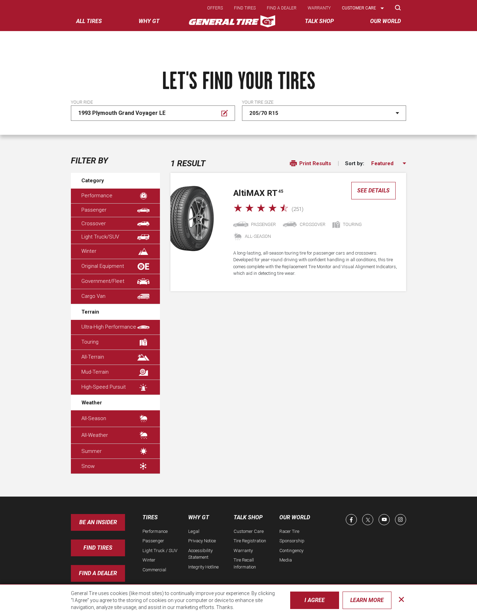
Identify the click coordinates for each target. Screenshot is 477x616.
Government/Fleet (102, 281)
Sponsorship (291, 540)
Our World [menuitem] (385, 21)
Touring (89, 342)
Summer (91, 451)
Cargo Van (93, 296)
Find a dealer (281, 8)
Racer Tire (289, 531)
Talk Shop (248, 517)
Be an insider (98, 522)
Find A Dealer (98, 573)
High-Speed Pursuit (103, 387)
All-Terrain (92, 357)
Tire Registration (250, 540)
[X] (367, 519)
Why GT (198, 517)
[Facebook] (351, 519)
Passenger (94, 210)
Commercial (154, 569)
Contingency (291, 550)
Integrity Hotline (203, 567)
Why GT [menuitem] (149, 21)
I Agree (314, 600)
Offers (215, 8)
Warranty (319, 8)
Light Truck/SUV (100, 237)
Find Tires (97, 547)
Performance (96, 195)
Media (285, 560)
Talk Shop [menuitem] (319, 21)
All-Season (93, 418)
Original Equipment (102, 266)
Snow (88, 466)
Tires (150, 517)
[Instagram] (400, 519)
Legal (193, 531)
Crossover (93, 223)
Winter (88, 251)
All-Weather (94, 435)
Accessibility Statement (200, 554)
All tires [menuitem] (89, 21)
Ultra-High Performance (108, 327)
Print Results (314, 163)
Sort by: (354, 163)
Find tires (245, 8)
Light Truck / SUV (159, 550)
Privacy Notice (202, 540)
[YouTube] (384, 519)
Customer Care (249, 531)
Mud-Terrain (95, 372)
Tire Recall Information (245, 563)
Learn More (367, 600)
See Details (373, 190)
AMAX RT (258, 193)
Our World (294, 517)
